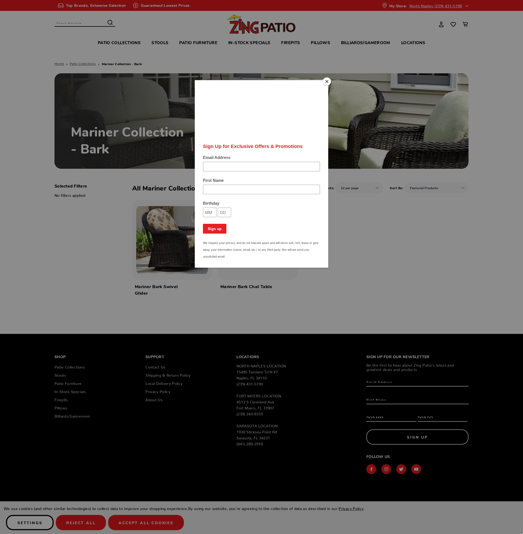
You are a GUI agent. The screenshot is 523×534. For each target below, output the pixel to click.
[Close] (327, 81)
